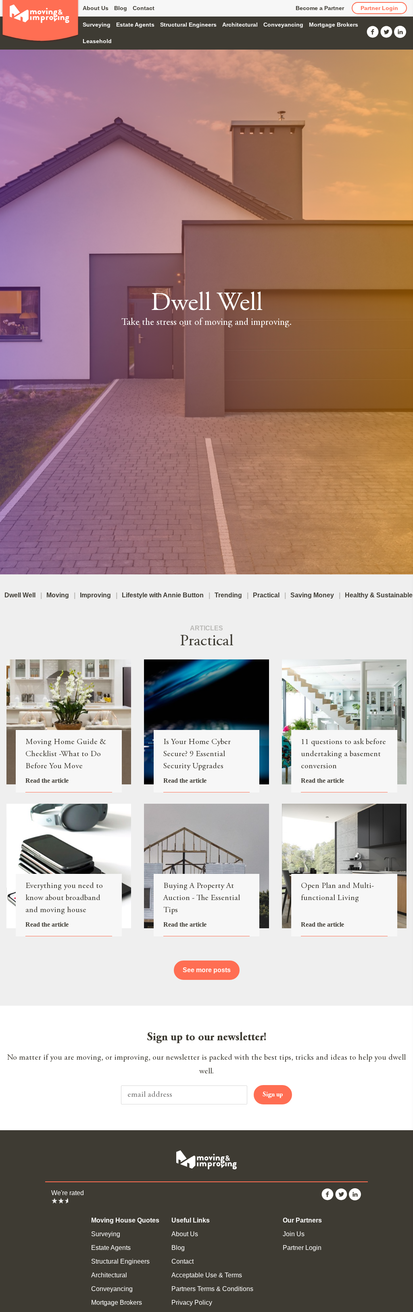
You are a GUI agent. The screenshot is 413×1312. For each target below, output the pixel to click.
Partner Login (379, 8)
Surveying (97, 24)
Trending (228, 595)
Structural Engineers (188, 24)
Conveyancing (283, 24)
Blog (120, 8)
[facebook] (373, 35)
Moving (57, 595)
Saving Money (312, 595)
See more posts (207, 970)
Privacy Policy (191, 1302)
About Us (95, 8)
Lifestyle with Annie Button (163, 595)
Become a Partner (320, 8)
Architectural (240, 24)
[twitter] (386, 35)
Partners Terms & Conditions (212, 1288)
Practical (266, 595)
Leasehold (97, 41)
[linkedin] (400, 35)
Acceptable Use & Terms (206, 1275)
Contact (143, 8)
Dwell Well (19, 595)
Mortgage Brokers (333, 24)
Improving (95, 595)
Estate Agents (135, 24)
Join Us (294, 1234)
